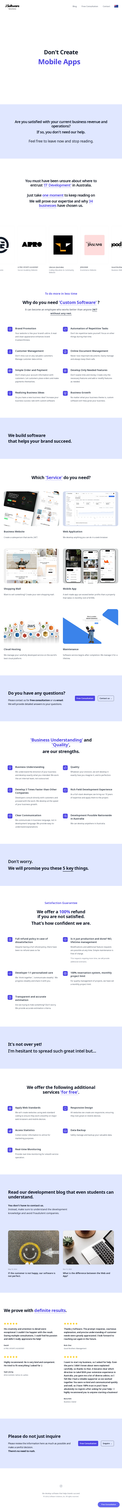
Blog (75, 6)
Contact (106, 6)
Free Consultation (89, 6)
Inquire (107, 1443)
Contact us (106, 698)
